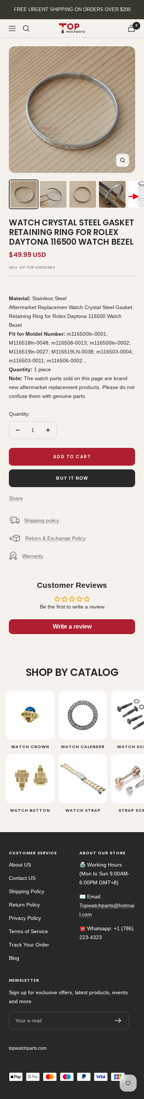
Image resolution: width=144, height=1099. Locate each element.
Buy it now (72, 478)
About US (20, 865)
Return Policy (24, 905)
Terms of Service (28, 931)
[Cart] (131, 28)
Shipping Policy (26, 891)
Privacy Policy (25, 918)
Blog (14, 958)
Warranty (32, 556)
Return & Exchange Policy (55, 538)
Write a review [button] (72, 626)
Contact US (22, 878)
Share (16, 498)
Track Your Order (29, 945)
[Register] (118, 1020)
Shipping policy (41, 520)
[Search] (26, 28)
